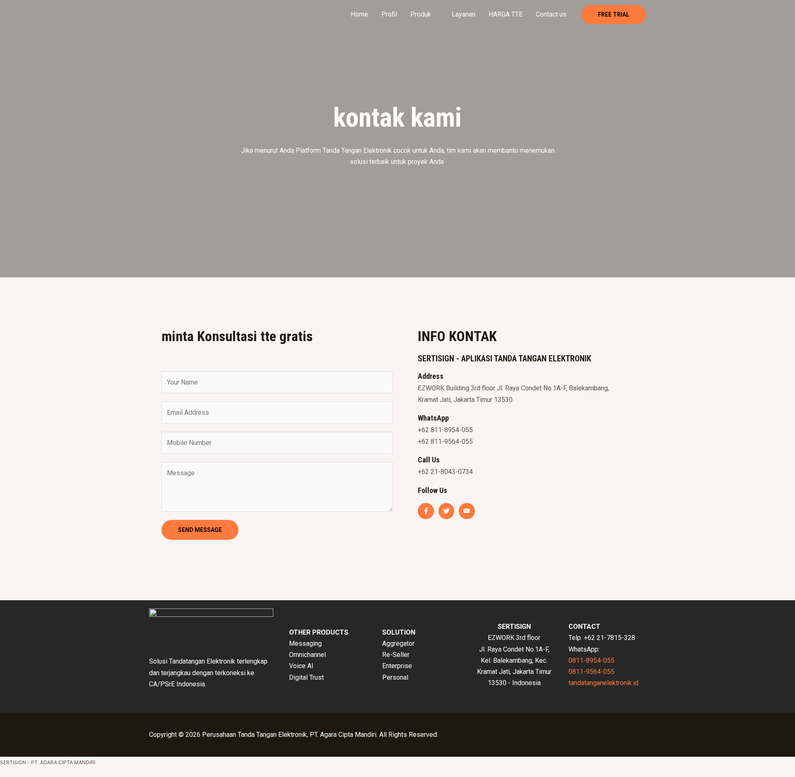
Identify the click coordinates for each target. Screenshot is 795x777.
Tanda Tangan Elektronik (357, 150)
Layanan (463, 14)
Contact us (551, 14)
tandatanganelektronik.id (603, 683)
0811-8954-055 (591, 660)
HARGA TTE (506, 14)
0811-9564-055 (591, 672)
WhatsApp (433, 418)
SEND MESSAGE (200, 530)
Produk (420, 14)
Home (359, 14)
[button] (613, 14)
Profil (389, 14)
